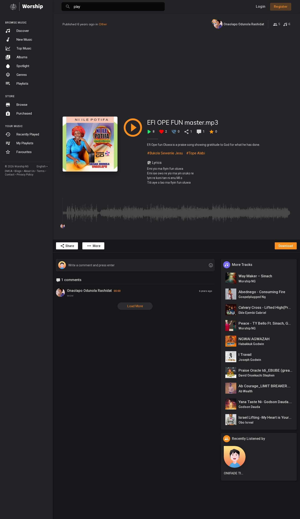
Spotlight (22, 66)
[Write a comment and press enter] (135, 265)
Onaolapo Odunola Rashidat (89, 291)
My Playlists (24, 143)
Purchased (24, 113)
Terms (41, 171)
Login (260, 6)
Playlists (22, 84)
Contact (9, 174)
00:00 (117, 290)
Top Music (23, 48)
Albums (21, 57)
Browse (21, 105)
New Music (24, 40)
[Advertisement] (176, 72)
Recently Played (27, 134)
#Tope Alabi (195, 153)
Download (285, 246)
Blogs (18, 171)
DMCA (8, 171)
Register (280, 7)
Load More (135, 306)
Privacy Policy (25, 174)
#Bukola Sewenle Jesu (165, 153)
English (41, 166)
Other (103, 24)
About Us (29, 171)
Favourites (24, 152)
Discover (22, 31)
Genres (21, 75)
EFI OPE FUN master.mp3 (182, 122)
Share (69, 246)
